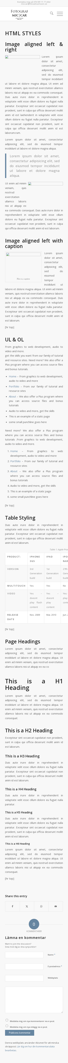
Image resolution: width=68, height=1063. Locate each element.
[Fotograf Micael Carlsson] (28, 14)
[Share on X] (27, 906)
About (12, 396)
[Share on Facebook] (12, 906)
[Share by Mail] (55, 906)
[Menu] (58, 14)
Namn (51, 954)
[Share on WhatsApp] (41, 906)
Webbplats (53, 977)
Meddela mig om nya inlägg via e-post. (29, 1027)
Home (12, 376)
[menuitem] (50, 14)
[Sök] (50, 14)
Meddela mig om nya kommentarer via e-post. (32, 1021)
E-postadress (55, 966)
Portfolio (14, 386)
